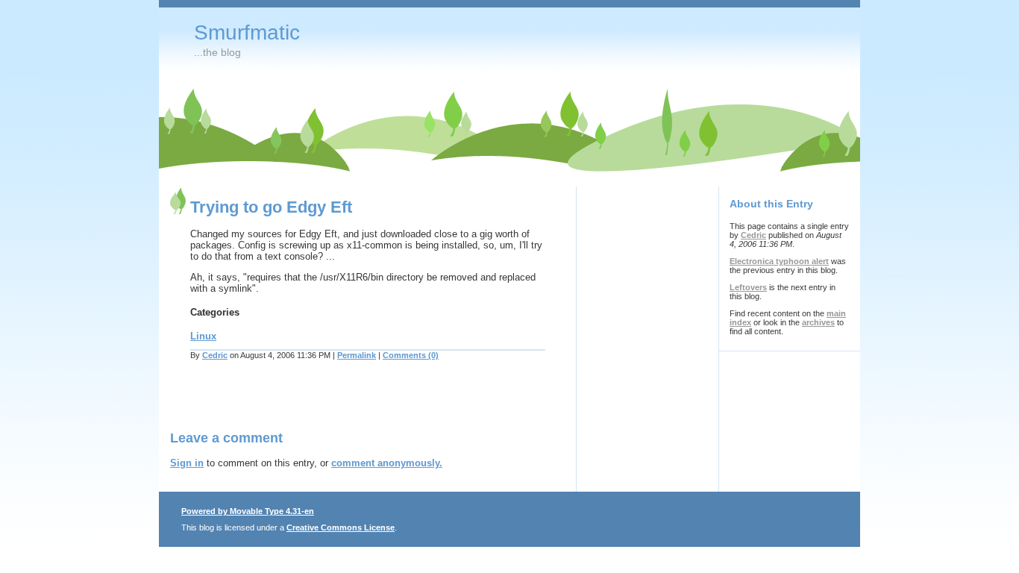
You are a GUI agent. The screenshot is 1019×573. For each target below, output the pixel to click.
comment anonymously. (386, 463)
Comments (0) (411, 355)
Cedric (215, 355)
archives (818, 322)
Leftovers (748, 287)
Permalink (356, 355)
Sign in (187, 463)
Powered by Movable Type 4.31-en (247, 511)
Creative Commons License (340, 527)
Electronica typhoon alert (779, 261)
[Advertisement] (344, 404)
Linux (203, 336)
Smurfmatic (247, 32)
